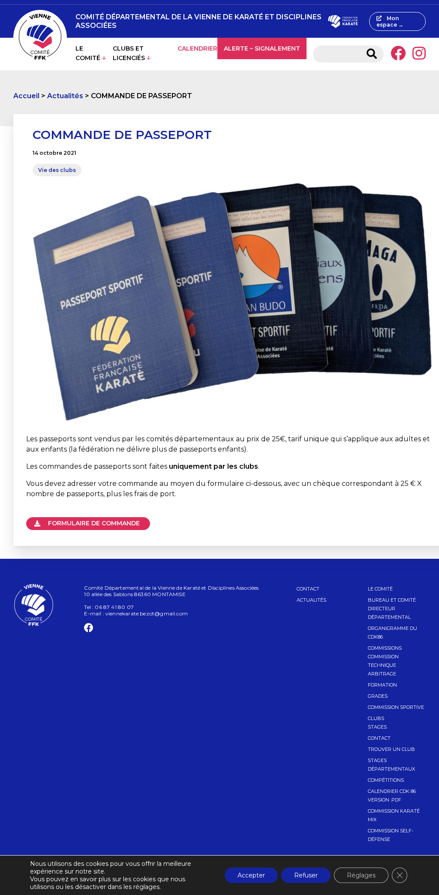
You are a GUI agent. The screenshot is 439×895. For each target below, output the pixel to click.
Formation (382, 685)
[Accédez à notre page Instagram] (419, 54)
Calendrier (197, 48)
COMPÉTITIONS (386, 780)
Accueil (26, 96)
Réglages (361, 875)
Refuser (306, 875)
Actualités (65, 96)
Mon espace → (389, 21)
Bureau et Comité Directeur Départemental (392, 608)
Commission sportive (396, 707)
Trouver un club (391, 749)
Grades (378, 696)
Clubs (376, 718)
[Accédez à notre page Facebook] (398, 54)
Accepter (251, 875)
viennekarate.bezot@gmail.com (146, 613)
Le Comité (380, 589)
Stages (377, 727)
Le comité (87, 53)
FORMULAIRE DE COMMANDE (93, 523)
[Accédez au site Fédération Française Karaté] (342, 21)
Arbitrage (382, 674)
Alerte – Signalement (262, 48)
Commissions (385, 648)
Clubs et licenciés (129, 53)
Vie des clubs (57, 170)
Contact (308, 589)
